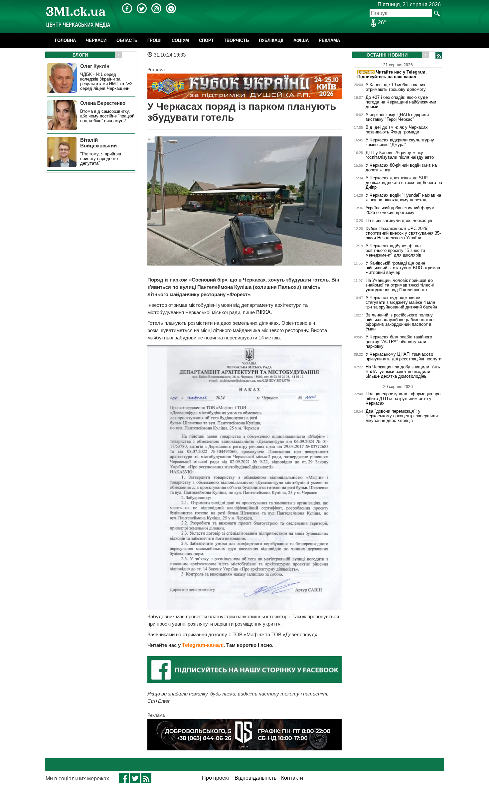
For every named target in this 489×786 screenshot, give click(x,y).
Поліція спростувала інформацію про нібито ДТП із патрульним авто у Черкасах (403, 398)
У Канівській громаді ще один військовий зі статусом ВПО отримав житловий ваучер (403, 268)
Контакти (292, 778)
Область (126, 40)
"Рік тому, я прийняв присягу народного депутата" (100, 159)
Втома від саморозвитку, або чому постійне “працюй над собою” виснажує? (107, 116)
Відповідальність (255, 778)
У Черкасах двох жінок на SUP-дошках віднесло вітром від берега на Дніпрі (404, 183)
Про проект (216, 778)
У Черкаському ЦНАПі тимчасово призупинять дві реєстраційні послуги (403, 356)
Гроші (154, 40)
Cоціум (180, 40)
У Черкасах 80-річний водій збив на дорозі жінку (401, 167)
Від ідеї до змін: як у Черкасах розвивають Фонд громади (397, 129)
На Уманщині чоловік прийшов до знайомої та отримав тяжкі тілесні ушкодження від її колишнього (400, 285)
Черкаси (96, 40)
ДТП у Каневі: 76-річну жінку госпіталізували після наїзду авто (400, 155)
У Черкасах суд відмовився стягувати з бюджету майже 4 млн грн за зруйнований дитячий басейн (401, 302)
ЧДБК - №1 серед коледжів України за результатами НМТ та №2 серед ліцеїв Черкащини (106, 81)
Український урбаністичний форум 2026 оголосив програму (400, 210)
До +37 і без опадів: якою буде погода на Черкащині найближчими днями (401, 102)
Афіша (301, 40)
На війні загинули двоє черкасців (399, 220)
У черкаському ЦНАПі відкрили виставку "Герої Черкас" (397, 117)
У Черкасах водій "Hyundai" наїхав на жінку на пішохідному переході (403, 197)
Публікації (271, 40)
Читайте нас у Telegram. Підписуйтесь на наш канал (392, 74)
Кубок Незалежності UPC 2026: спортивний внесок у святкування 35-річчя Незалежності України (403, 233)
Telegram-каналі (203, 645)
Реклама (329, 40)
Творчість (236, 40)
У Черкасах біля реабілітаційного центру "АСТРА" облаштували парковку (399, 342)
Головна (65, 40)
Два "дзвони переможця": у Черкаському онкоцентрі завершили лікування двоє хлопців (402, 416)
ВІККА (263, 312)
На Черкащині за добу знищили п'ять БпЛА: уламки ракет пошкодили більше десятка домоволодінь (403, 372)
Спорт (206, 40)
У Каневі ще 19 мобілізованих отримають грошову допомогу (396, 87)
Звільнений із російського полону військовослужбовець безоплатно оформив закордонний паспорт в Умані (399, 322)
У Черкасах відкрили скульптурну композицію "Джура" (400, 142)
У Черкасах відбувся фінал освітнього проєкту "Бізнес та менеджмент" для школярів (395, 251)
